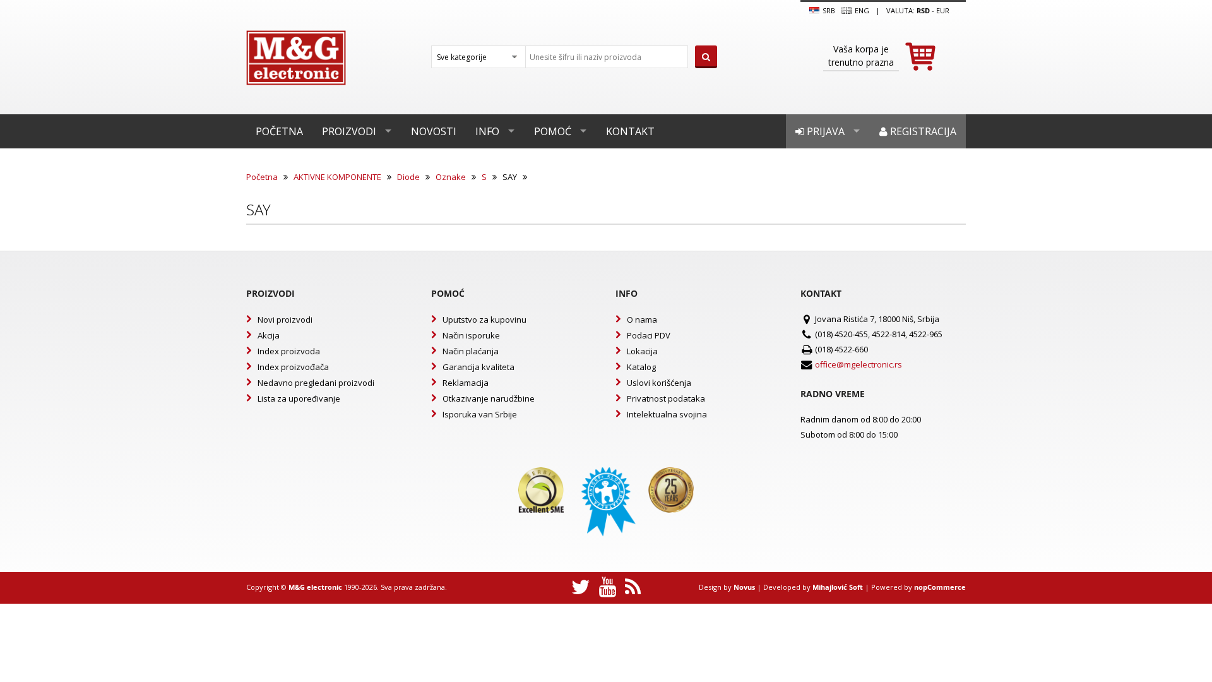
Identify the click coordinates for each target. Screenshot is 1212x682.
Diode (408, 176)
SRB (828, 10)
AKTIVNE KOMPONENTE (337, 176)
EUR (942, 10)
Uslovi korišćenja (659, 382)
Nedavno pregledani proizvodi (316, 382)
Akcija (269, 335)
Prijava (824, 131)
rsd (923, 10)
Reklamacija (466, 382)
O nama (642, 319)
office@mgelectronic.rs (858, 364)
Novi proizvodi (285, 319)
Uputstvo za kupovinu (484, 319)
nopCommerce (940, 587)
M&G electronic (315, 587)
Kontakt (630, 131)
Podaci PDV (648, 335)
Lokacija (642, 351)
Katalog (641, 367)
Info (487, 131)
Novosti (433, 131)
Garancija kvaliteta (478, 367)
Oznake (451, 176)
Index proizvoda (289, 351)
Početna (279, 131)
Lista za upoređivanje (299, 398)
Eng (861, 10)
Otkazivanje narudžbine (489, 398)
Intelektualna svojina (667, 414)
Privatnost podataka (666, 398)
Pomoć (552, 131)
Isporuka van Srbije (480, 414)
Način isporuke (471, 335)
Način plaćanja (471, 351)
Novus (744, 587)
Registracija (922, 131)
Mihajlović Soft (837, 587)
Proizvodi (349, 131)
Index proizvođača (293, 367)
